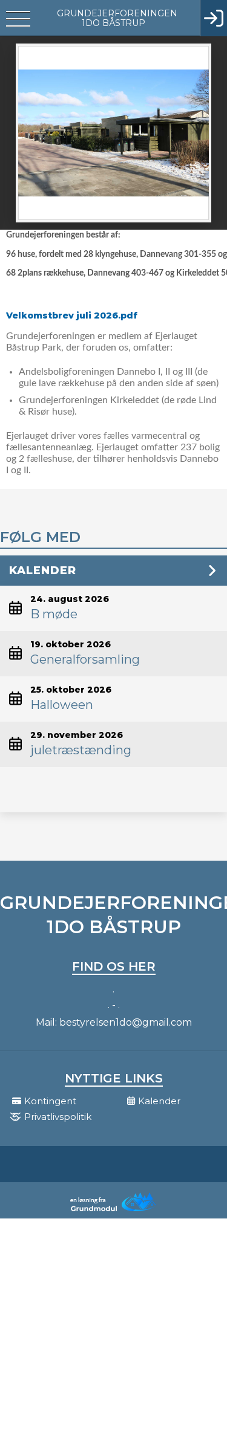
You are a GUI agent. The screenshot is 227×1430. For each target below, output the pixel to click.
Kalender (42, 570)
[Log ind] (213, 18)
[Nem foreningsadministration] (113, 1210)
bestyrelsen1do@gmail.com (125, 1022)
